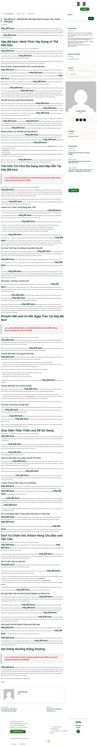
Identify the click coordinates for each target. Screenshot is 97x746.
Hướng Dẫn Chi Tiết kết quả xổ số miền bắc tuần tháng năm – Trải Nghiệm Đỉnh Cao (9, 710)
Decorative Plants (73, 136)
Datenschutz (22, 744)
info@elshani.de (46, 3)
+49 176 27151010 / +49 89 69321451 (56, 5)
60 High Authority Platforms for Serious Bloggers (80, 33)
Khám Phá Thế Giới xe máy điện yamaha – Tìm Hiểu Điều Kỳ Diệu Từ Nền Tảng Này (80, 42)
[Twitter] (8, 682)
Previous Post (4, 707)
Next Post (49, 707)
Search (70, 14)
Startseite (40, 9)
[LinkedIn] (10, 682)
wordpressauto (10, 13)
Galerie (55, 9)
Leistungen (47, 9)
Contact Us (74, 190)
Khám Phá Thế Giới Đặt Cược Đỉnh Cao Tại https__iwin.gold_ (78, 45)
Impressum (14, 744)
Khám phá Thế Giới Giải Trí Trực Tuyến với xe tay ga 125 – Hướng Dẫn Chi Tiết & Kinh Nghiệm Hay (81, 39)
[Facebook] (6, 682)
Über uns (61, 9)
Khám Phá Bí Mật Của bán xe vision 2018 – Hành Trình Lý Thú (80, 35)
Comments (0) (31, 13)
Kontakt (68, 9)
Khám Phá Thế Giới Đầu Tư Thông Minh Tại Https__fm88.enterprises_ (54, 710)
